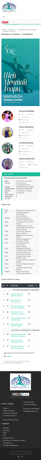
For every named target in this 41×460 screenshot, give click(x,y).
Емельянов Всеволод (18, 318)
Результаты (12, 29)
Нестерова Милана (17, 308)
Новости (6, 408)
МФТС (5, 433)
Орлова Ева (16, 320)
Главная (4, 29)
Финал (8, 356)
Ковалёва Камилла (17, 348)
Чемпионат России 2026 (10, 420)
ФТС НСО (6, 430)
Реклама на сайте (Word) (31, 408)
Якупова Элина (16, 296)
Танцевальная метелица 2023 (27, 29)
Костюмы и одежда (30, 404)
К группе (9, 174)
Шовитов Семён (16, 312)
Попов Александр (17, 306)
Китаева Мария (16, 326)
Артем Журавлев (26, 143)
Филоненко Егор (16, 340)
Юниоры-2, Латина (9, 31)
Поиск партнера (29, 402)
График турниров (8, 410)
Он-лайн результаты (10, 415)
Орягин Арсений (16, 324)
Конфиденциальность (31, 411)
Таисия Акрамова (26, 111)
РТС (4, 435)
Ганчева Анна (15, 302)
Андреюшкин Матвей (18, 334)
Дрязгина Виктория (18, 336)
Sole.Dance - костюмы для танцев (14, 440)
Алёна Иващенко (26, 127)
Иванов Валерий (17, 346)
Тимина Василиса (17, 342)
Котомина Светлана (18, 314)
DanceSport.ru (7, 443)
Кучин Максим (16, 300)
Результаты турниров (10, 413)
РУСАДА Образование (10, 445)
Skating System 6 (8, 438)
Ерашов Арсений (17, 294)
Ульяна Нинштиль (27, 159)
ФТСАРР (6, 428)
